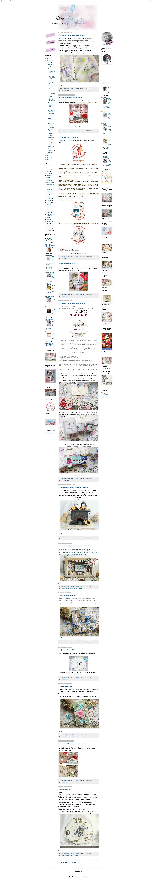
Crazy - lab (105, 85)
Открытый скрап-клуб (106, 157)
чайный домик (50, 221)
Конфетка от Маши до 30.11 (67, 263)
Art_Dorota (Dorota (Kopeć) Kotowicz (50, 245)
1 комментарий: (79, 88)
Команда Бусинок (63, 140)
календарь (49, 184)
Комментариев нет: (80, 130)
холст (47, 219)
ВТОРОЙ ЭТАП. (63, 38)
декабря (50, 64)
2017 (48, 62)
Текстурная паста (63, 412)
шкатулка (48, 225)
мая (49, 144)
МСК (68, 90)
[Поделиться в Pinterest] (90, 88)
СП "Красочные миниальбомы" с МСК (71, 35)
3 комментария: (79, 640)
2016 (48, 155)
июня (49, 142)
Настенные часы (64, 789)
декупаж (48, 177)
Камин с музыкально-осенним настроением (73, 487)
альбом (64, 90)
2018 (48, 60)
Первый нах (49, 345)
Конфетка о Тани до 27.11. (67, 650)
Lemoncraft (49, 255)
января (50, 152)
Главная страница (78, 859)
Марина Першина (105, 393)
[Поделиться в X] (87, 88)
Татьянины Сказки (106, 137)
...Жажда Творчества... (106, 98)
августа (50, 137)
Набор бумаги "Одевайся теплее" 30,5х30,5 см (69, 248)
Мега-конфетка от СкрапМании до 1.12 (71, 97)
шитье (48, 223)
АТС (47, 167)
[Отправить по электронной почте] (85, 88)
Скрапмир (61, 747)
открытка (48, 202)
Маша (60, 266)
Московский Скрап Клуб (106, 111)
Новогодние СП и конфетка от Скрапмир (72, 744)
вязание (48, 175)
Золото (63, 53)
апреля (50, 146)
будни (47, 171)
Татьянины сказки (77, 588)
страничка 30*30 (50, 208)
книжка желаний (50, 186)
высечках (72, 380)
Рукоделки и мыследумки (49, 344)
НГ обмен (48, 198)
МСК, (80, 603)
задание (74, 538)
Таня (60, 653)
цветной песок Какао (93, 414)
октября (50, 133)
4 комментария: (79, 586)
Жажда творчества (67, 538)
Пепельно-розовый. (78, 53)
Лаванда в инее (69, 53)
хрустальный (84, 414)
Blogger (86, 876)
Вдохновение (50, 332)
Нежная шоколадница (65, 686)
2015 (48, 157)
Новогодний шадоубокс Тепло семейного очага (73, 546)
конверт (48, 189)
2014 (48, 159)
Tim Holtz (48, 238)
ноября (50, 66)
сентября (50, 135)
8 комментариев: (79, 536)
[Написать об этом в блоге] (86, 88)
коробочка (49, 193)
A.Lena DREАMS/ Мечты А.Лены (50, 307)
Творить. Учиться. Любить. (105, 124)
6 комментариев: (79, 853)
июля (49, 139)
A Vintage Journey (48, 284)
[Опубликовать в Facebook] (89, 88)
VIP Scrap (48, 230)
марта (50, 148)
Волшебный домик (49, 320)
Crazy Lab (92, 797)
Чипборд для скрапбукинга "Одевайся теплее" (69, 250)
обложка (48, 200)
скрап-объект (79, 538)
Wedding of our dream (78, 48)
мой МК (48, 194)
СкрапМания (62, 100)
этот (88, 380)
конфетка (65, 132)
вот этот (93, 380)
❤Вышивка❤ (53, 300)
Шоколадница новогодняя (67, 595)
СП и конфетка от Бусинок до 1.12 (69, 137)
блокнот (48, 169)
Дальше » (60, 85)
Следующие (62, 859)
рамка (48, 204)
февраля (50, 150)
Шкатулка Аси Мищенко (50, 297)
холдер (48, 217)
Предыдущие (94, 859)
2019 (48, 58)
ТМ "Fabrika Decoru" (89, 308)
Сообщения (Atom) (72, 862)
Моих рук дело (50, 272)
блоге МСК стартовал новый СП (68, 306)
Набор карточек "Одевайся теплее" (66, 249)
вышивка (48, 173)
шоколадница (73, 642)
